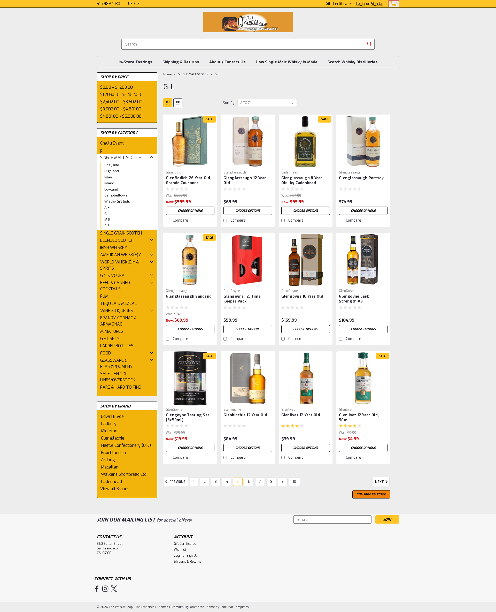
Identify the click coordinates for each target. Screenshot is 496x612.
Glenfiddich (174, 172)
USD (132, 3)
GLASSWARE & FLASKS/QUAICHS (116, 363)
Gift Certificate (338, 3)
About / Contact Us (227, 62)
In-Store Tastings (135, 62)
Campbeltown (115, 195)
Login (360, 3)
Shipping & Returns (180, 62)
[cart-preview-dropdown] (392, 3)
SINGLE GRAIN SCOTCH (121, 233)
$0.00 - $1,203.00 (116, 87)
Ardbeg (108, 460)
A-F (107, 207)
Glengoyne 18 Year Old (302, 296)
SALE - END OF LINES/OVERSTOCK (117, 377)
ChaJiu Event (112, 143)
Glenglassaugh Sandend (189, 296)
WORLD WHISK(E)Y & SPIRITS (119, 265)
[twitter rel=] (114, 588)
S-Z (107, 226)
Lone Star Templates (234, 607)
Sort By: (229, 103)
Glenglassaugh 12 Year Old (244, 180)
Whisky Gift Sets (117, 201)
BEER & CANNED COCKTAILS (115, 286)
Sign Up (377, 3)
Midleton (109, 431)
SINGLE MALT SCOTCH (120, 157)
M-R (107, 219)
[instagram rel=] (105, 588)
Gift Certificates (185, 544)
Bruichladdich (113, 452)
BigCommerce (194, 607)
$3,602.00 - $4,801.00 (120, 109)
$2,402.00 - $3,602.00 (121, 101)
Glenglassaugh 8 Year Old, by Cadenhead (301, 180)
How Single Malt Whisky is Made (286, 62)
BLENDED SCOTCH (117, 240)
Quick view (190, 164)
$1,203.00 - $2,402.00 (120, 94)
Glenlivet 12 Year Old (300, 415)
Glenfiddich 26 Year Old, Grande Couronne (188, 180)
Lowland (111, 189)
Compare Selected (371, 494)
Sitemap (162, 607)
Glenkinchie (232, 409)
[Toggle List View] (177, 102)
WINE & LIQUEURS (116, 310)
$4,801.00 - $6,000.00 (121, 116)
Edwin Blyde (112, 416)
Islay (108, 177)
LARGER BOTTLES (116, 346)
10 (294, 482)
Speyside (111, 165)
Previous (177, 482)
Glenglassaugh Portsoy (361, 178)
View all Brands (114, 489)
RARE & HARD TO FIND (120, 387)
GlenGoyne (231, 291)
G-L (107, 213)
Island (109, 183)
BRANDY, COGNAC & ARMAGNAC (118, 321)
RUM (104, 296)
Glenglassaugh (234, 172)
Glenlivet (288, 409)
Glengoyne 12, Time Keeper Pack (242, 299)
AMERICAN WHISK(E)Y (120, 255)
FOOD (105, 353)
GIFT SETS (110, 338)
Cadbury (109, 423)
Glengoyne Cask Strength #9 (354, 299)
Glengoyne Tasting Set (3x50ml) (187, 417)
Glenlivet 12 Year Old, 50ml (359, 417)
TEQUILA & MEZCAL (118, 303)
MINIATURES (111, 331)
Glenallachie (112, 438)
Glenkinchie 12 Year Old (245, 415)
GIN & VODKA (112, 275)
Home (167, 74)
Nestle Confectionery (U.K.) (126, 445)
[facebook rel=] (97, 588)
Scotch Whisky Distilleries (353, 62)
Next (380, 482)
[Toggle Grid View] (167, 102)
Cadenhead (111, 481)
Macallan (109, 467)
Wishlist (180, 550)
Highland (111, 171)
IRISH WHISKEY (113, 247)
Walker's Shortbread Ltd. (124, 474)
